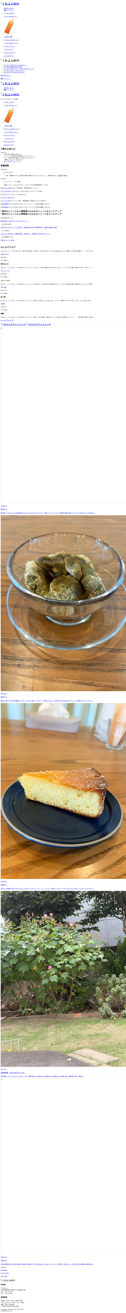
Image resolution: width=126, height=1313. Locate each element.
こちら (10, 159)
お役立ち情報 (18, 67)
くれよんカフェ (20, 70)
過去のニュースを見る (7, 240)
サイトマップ (10, 10)
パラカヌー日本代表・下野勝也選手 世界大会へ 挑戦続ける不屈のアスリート (25, 233)
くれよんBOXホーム (20, 65)
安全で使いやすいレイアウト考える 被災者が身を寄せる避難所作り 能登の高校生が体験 (29, 227)
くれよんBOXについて (26, 68)
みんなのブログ (20, 72)
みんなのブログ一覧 (7, 320)
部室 (59, 175)
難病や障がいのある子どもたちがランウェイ (14, 221)
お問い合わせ (9, 8)
